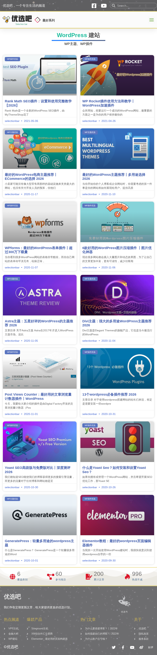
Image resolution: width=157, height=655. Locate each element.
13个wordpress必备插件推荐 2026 (109, 394)
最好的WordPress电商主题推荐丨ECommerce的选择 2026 (31, 177)
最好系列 (49, 20)
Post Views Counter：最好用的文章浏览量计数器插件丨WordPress (38, 397)
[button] (151, 20)
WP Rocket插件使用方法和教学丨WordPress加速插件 (108, 103)
